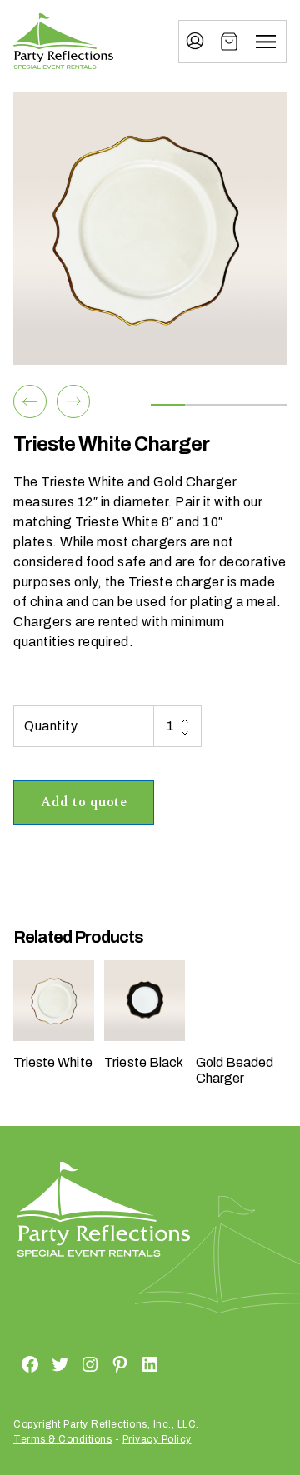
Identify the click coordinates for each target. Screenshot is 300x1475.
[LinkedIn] (130, 1364)
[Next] (73, 401)
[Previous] (30, 401)
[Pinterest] (100, 1364)
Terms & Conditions (62, 1439)
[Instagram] (70, 1364)
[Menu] (266, 41)
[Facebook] (10, 1364)
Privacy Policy (157, 1439)
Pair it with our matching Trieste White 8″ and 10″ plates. (137, 522)
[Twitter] (40, 1364)
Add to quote (84, 802)
